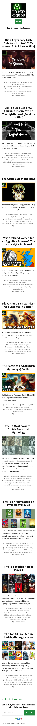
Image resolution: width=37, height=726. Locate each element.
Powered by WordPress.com (17, 723)
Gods (15, 155)
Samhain (23, 619)
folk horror (27, 87)
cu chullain (22, 158)
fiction (16, 84)
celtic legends (9, 483)
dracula (18, 87)
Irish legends (8, 91)
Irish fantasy (28, 550)
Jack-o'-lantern (17, 224)
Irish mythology (17, 91)
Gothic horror (19, 613)
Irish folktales (27, 89)
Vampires (20, 93)
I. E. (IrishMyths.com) (12, 82)
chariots (9, 347)
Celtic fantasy (9, 548)
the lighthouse (17, 164)
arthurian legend (9, 480)
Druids (28, 483)
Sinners (14, 93)
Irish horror (17, 617)
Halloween (27, 613)
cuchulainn (29, 158)
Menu (19, 21)
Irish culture (29, 219)
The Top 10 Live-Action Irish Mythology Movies (18, 635)
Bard (14, 87)
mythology (27, 351)
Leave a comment (19, 96)
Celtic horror (10, 613)
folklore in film (8, 89)
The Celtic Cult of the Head (18, 179)
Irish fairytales (19, 550)
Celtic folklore (19, 480)
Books (13, 282)
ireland (28, 347)
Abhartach (9, 87)
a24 (5, 158)
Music (23, 478)
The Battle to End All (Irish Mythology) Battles (18, 367)
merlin (18, 487)
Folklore (21, 84)
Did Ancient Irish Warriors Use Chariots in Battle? (18, 305)
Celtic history (8, 219)
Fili (23, 87)
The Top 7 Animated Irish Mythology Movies (18, 503)
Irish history (18, 221)
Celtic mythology (18, 219)
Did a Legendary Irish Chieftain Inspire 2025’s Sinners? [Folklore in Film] (18, 43)
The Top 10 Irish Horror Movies (18, 568)
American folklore (12, 158)
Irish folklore (18, 89)
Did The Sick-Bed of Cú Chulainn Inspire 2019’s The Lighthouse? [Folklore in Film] (18, 112)
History (21, 217)
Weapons (26, 155)
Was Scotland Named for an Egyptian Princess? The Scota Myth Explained (18, 241)
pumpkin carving (28, 224)
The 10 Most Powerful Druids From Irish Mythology (18, 429)
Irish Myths (5, 723)
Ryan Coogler (27, 91)
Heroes (20, 155)
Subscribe (29, 713)
